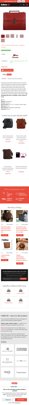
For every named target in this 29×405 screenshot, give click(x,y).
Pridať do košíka (8, 70)
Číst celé (4, 235)
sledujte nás (4, 329)
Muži (23, 1)
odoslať (23, 278)
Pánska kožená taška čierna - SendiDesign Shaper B (8, 137)
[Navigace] (26, 4)
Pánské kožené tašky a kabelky (15, 78)
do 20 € (8, 293)
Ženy (19, 1)
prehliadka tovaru (21, 199)
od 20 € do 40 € (20, 293)
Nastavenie (8, 399)
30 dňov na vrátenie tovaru (23, 194)
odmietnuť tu (17, 402)
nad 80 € (20, 302)
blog (25, 327)
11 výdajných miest (9, 194)
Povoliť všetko (21, 399)
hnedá (4, 74)
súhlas (4, 394)
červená (9, 74)
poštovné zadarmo (9, 199)
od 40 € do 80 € (8, 302)
